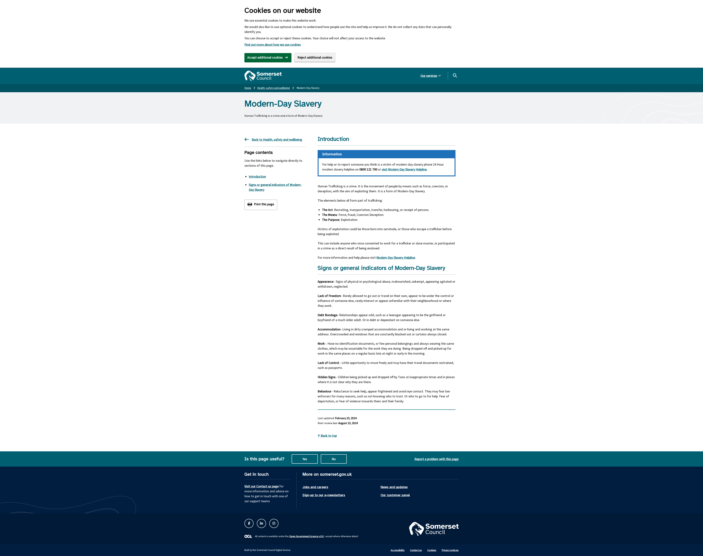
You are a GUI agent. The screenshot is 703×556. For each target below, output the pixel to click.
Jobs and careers (315, 487)
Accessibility (398, 550)
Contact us (416, 550)
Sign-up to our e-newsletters (323, 495)
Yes (304, 459)
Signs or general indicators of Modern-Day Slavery (275, 187)
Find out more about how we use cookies (272, 44)
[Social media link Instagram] (274, 523)
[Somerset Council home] (263, 76)
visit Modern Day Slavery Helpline (404, 169)
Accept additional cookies (265, 57)
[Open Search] (455, 75)
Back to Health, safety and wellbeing (277, 139)
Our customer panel (395, 495)
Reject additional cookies (314, 57)
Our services (429, 76)
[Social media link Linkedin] (261, 523)
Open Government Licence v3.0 (306, 536)
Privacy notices (450, 550)
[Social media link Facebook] (249, 523)
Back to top (328, 435)
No (334, 459)
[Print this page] (260, 205)
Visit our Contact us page (261, 486)
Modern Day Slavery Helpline (395, 257)
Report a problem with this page (436, 459)
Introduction (257, 176)
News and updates (394, 487)
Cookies (431, 550)
